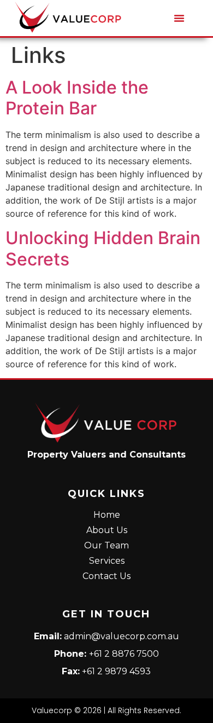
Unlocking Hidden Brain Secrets (102, 248)
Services (107, 561)
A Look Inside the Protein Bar (77, 98)
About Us (106, 530)
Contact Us (106, 576)
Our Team (106, 545)
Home (106, 515)
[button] (179, 18)
